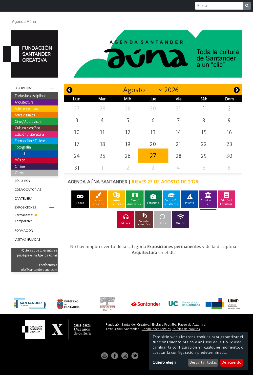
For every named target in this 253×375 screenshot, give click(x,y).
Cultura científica (27, 127)
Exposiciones (25, 207)
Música (20, 159)
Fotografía (23, 147)
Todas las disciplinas (30, 95)
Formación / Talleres (30, 140)
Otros (19, 172)
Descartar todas (203, 362)
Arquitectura (24, 102)
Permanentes (24, 215)
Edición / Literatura (29, 134)
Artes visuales (25, 114)
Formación (24, 230)
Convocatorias (28, 189)
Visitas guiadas (28, 239)
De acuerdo (231, 362)
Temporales (23, 221)
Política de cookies (186, 329)
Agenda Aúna (24, 21)
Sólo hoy (22, 181)
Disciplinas (24, 88)
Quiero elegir (164, 362)
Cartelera (23, 198)
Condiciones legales (156, 329)
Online (20, 166)
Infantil (20, 153)
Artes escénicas (26, 108)
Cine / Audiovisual (28, 121)
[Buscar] (247, 6)
